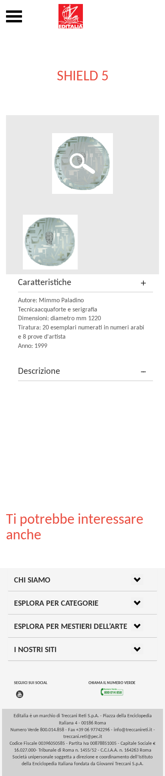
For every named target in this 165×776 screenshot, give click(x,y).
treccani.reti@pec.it (82, 736)
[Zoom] (82, 163)
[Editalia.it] (82, 16)
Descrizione (39, 371)
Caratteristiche (44, 282)
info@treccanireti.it (133, 730)
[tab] (85, 283)
